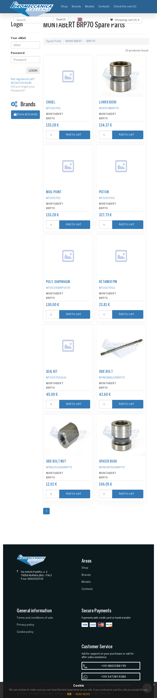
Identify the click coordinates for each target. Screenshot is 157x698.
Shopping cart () (126, 20)
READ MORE (83, 694)
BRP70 (90, 41)
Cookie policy (25, 632)
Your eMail (18, 38)
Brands (76, 6)
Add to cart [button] (73, 134)
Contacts (104, 6)
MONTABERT (74, 41)
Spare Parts (53, 41)
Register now (97, 20)
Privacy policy (25, 625)
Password (18, 53)
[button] (81, 20)
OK (69, 694)
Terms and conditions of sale (35, 618)
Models (89, 6)
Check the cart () (125, 6)
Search (61, 19)
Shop (65, 6)
